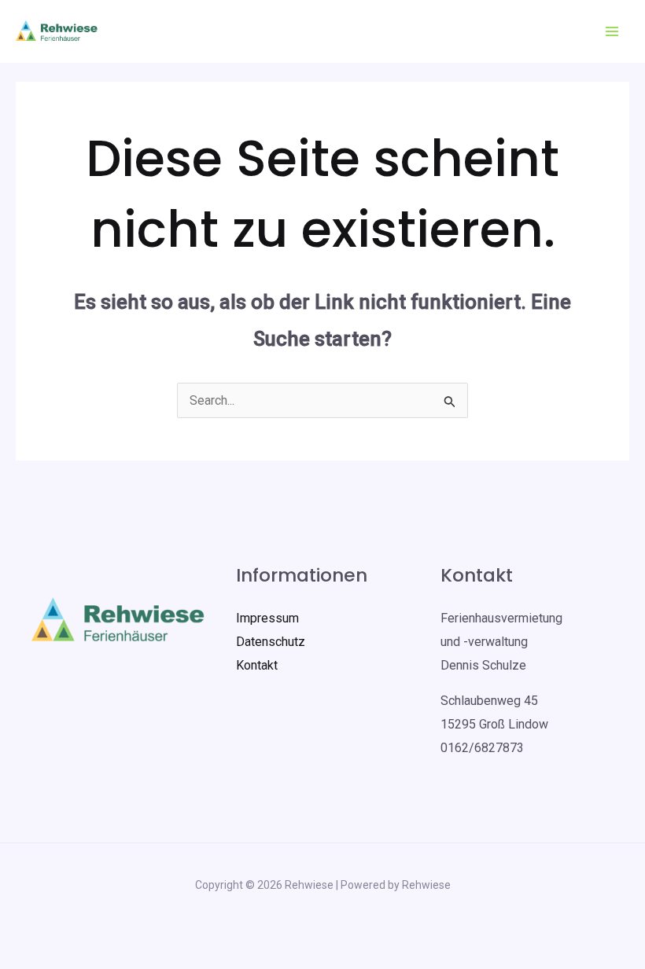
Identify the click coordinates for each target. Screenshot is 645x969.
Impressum (267, 618)
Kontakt (257, 665)
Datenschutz (270, 641)
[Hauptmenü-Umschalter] (612, 31)
